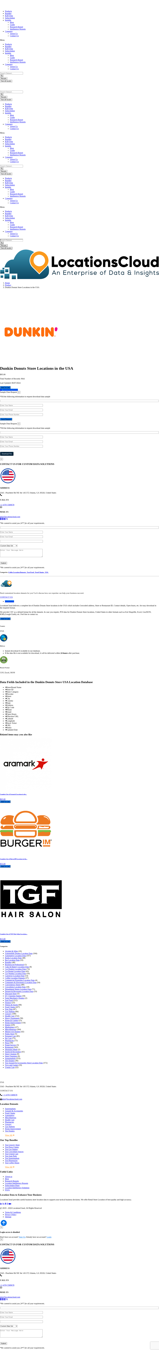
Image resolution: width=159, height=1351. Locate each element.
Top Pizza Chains (12, 1147)
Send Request (6, 419)
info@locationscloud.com (10, 517)
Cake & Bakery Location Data (17, 967)
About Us (14, 34)
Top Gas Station (11, 1149)
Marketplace (10, 1027)
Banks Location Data (13, 958)
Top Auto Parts (11, 1156)
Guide (12, 25)
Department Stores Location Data (18, 989)
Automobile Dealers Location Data (18, 953)
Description (9, 601)
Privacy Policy (10, 1214)
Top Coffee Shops (12, 1163)
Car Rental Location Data (15, 971)
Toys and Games (11, 1065)
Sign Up (22, 1237)
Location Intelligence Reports (16, 1183)
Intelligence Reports (18, 29)
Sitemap (8, 1217)
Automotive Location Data (15, 956)
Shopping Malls (11, 1049)
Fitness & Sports (11, 1005)
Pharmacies (9, 1040)
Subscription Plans (12, 1185)
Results (3, 78)
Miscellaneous (10, 1029)
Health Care (9, 1016)
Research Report (16, 27)
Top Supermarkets (12, 1158)
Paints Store (9, 1034)
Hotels (7, 1025)
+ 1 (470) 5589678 (9, 1095)
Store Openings (11, 1056)
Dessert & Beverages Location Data (19, 991)
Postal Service (10, 1045)
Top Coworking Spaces (14, 1152)
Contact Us (14, 36)
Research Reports (12, 1181)
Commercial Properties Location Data (20, 980)
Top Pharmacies (11, 1161)
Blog (12, 22)
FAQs (7, 1190)
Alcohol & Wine (11, 951)
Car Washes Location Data (15, 973)
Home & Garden (11, 1020)
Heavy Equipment (12, 1018)
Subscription (10, 18)
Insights (8, 20)
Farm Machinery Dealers (14, 998)
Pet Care (8, 1038)
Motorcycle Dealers (12, 1032)
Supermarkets (10, 1058)
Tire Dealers (10, 1061)
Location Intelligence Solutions (17, 1188)
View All (9, 1135)
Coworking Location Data (15, 987)
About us (8, 1177)
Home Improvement (13, 1023)
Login (49, 1237)
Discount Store (11, 994)
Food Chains (10, 1007)
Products (8, 11)
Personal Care (10, 1036)
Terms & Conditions (13, 1212)
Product (8, 285)
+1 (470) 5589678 (7, 505)
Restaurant (9, 1047)
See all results (6, 81)
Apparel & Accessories (14, 1111)
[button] (79, 40)
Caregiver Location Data (14, 976)
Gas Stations (10, 1011)
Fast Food (9, 1000)
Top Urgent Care (11, 1154)
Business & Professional (14, 965)
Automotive (9, 1115)
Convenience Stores (13, 985)
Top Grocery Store (12, 1145)
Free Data (9, 1009)
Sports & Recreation (13, 1052)
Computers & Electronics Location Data (20, 982)
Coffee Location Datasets (15, 978)
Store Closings (10, 1054)
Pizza (7, 1043)
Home (7, 283)
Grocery (8, 1014)
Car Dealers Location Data (15, 969)
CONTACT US (6, 597)
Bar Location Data (12, 960)
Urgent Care (10, 1067)
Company (9, 31)
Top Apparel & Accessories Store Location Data (24, 1063)
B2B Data (9, 16)
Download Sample (10, 390)
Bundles (8, 13)
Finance (8, 1003)
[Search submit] (2, 76)
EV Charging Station (13, 996)
